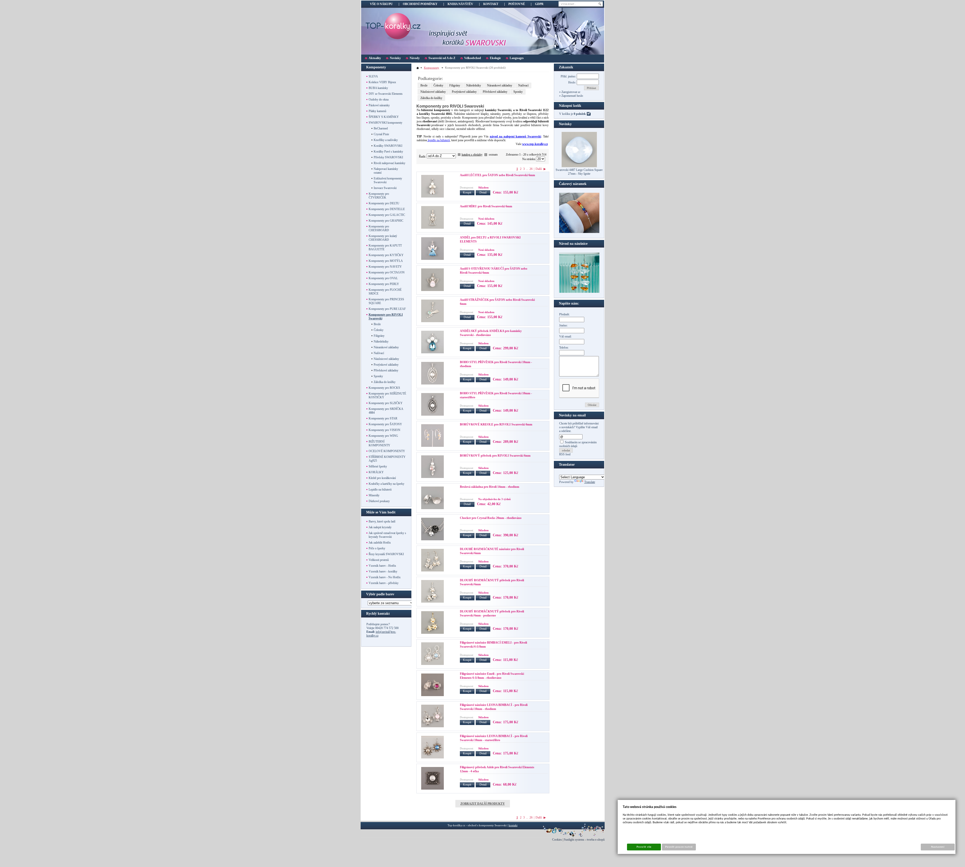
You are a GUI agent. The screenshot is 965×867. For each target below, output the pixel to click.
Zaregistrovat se (570, 92)
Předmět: (564, 314)
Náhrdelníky (473, 85)
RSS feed (564, 454)
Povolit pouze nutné (679, 847)
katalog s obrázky (472, 154)
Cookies (557, 839)
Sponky (518, 91)
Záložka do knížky (431, 98)
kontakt (513, 825)
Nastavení (937, 847)
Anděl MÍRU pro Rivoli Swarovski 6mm (486, 206)
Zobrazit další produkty (482, 803)
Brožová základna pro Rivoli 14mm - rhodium (489, 487)
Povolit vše (644, 847)
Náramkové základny (499, 85)
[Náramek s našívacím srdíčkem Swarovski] (579, 292)
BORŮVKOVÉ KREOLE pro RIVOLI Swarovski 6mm (496, 424)
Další (539, 169)
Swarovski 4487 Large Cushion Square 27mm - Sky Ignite (579, 171)
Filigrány (454, 85)
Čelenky (438, 85)
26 (531, 169)
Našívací (523, 85)
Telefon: (564, 347)
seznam (493, 154)
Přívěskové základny (495, 91)
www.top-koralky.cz (535, 144)
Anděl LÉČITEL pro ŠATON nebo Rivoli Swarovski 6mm (497, 175)
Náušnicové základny (433, 91)
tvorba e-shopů (596, 839)
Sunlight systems (574, 839)
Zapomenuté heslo (572, 96)
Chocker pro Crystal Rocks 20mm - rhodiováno (490, 518)
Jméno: (563, 325)
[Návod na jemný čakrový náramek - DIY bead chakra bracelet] (579, 232)
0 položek (580, 114)
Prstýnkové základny (464, 91)
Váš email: (565, 336)
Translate (589, 482)
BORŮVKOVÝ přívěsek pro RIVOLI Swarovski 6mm (495, 455)
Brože (423, 85)
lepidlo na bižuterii (438, 140)
